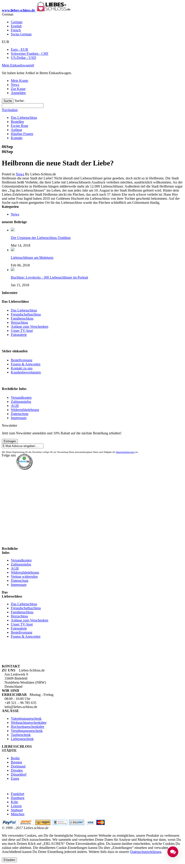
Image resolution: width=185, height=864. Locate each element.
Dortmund (18, 766)
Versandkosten (21, 397)
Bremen (16, 762)
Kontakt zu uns (21, 368)
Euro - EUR (19, 49)
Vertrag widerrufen (24, 576)
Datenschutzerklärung (145, 852)
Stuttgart (17, 810)
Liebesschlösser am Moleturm (32, 257)
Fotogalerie (19, 335)
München (17, 814)
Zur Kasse (18, 89)
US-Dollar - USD (23, 58)
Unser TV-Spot (22, 330)
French (16, 30)
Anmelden (18, 93)
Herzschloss (19, 322)
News (15, 85)
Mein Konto (19, 81)
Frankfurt (17, 794)
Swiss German (21, 34)
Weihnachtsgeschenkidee (28, 722)
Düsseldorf (18, 774)
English (16, 26)
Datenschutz (19, 414)
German (16, 22)
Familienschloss (22, 318)
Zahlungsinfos (21, 401)
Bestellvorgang (21, 360)
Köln (14, 802)
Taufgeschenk (21, 735)
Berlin (15, 758)
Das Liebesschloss (24, 310)
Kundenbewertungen (26, 372)
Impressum (18, 418)
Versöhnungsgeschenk (27, 731)
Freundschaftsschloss (26, 314)
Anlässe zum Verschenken (29, 326)
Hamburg (17, 798)
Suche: (19, 101)
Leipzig (16, 806)
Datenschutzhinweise (125, 452)
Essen (15, 778)
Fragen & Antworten (25, 364)
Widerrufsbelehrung (25, 410)
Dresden (17, 770)
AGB (15, 406)
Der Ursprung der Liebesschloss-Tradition (41, 238)
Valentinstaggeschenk (26, 718)
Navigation (10, 110)
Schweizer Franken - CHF (30, 53)
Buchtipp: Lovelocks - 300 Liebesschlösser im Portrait (49, 277)
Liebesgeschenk (22, 739)
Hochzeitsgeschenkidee (27, 727)
